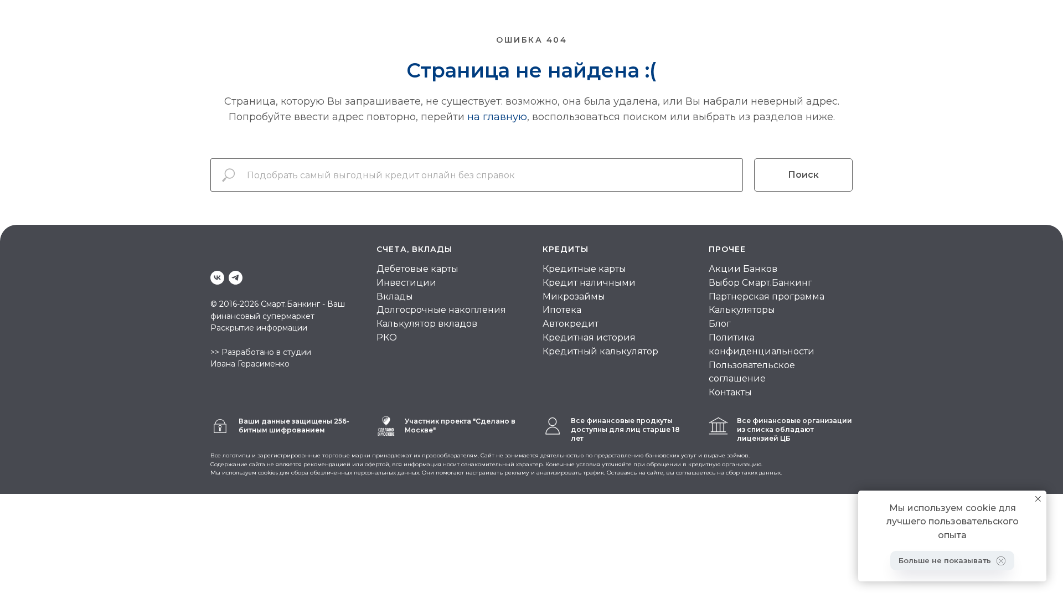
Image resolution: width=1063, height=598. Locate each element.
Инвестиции (406, 282)
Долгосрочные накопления (441, 310)
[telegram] (235, 278)
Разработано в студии (266, 352)
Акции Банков (743, 269)
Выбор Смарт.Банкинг (760, 282)
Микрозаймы (574, 296)
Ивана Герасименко (250, 364)
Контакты (730, 392)
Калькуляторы (742, 310)
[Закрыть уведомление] (1038, 498)
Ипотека (562, 310)
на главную (497, 117)
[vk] (217, 278)
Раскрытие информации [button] (258, 328)
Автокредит (570, 323)
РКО (386, 337)
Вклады (394, 296)
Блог (720, 323)
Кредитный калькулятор (600, 351)
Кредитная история (589, 337)
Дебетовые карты (417, 269)
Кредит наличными (589, 282)
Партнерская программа (766, 296)
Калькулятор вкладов (426, 323)
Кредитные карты (584, 269)
